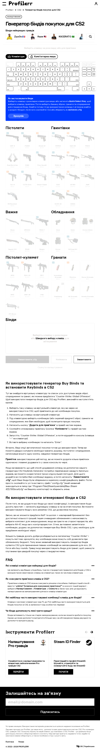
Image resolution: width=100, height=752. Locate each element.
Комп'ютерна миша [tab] (45, 56)
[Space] (42, 89)
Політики (10, 742)
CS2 (19, 10)
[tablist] (32, 56)
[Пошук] (90, 36)
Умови (21, 742)
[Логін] (96, 3)
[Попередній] (86, 632)
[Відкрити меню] (4, 3)
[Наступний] (91, 632)
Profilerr (10, 10)
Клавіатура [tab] (18, 56)
